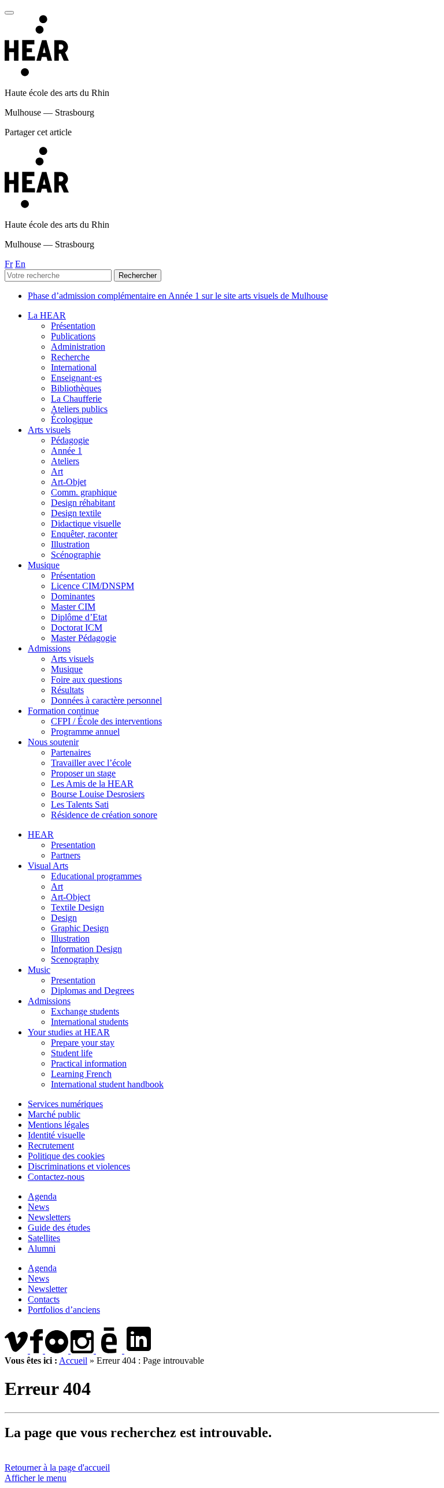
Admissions (49, 648)
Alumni (42, 1248)
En (20, 264)
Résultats (67, 690)
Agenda (42, 1196)
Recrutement (51, 1145)
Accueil (73, 1360)
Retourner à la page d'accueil (57, 1467)
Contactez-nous (56, 1177)
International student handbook (107, 1084)
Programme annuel (85, 731)
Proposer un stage (83, 773)
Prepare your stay (82, 1042)
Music (39, 970)
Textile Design (77, 907)
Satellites (44, 1238)
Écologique (71, 419)
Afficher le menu (35, 1478)
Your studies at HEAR (69, 1032)
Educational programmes (96, 876)
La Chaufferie (76, 399)
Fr (9, 264)
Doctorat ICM (76, 627)
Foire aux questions (86, 679)
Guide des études (59, 1227)
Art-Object (70, 897)
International (74, 367)
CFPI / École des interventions (106, 721)
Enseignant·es (76, 378)
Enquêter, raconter (84, 534)
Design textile (76, 513)
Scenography (75, 959)
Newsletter (47, 1289)
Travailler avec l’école (91, 763)
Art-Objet (68, 482)
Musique (44, 565)
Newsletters (49, 1217)
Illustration (70, 544)
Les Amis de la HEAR (92, 784)
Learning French (81, 1074)
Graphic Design (80, 928)
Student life (71, 1053)
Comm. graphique (84, 492)
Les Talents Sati (80, 804)
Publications (73, 336)
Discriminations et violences (79, 1166)
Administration (78, 346)
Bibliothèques (76, 388)
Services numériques (65, 1104)
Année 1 (66, 451)
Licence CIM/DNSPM (92, 586)
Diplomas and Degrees (92, 990)
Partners (65, 855)
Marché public (54, 1114)
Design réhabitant (83, 503)
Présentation (73, 326)
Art (57, 471)
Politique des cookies (66, 1156)
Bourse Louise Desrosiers (98, 794)
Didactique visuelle (86, 523)
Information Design (86, 949)
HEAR (41, 834)
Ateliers (65, 461)
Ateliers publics (79, 409)
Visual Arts (48, 866)
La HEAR (47, 315)
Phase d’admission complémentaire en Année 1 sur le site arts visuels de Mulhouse (178, 296)
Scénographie (76, 555)
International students (89, 1022)
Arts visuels (49, 430)
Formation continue (63, 711)
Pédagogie (70, 440)
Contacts (44, 1299)
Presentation (73, 845)
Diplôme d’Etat (79, 617)
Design (64, 918)
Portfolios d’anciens (64, 1310)
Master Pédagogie (83, 638)
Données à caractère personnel (106, 700)
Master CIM (73, 607)
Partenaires (71, 752)
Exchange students (85, 1011)
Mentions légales (58, 1125)
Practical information (89, 1063)
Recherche (70, 357)
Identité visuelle (56, 1135)
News (38, 1207)
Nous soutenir (53, 742)
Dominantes (73, 596)
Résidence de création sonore (104, 815)
